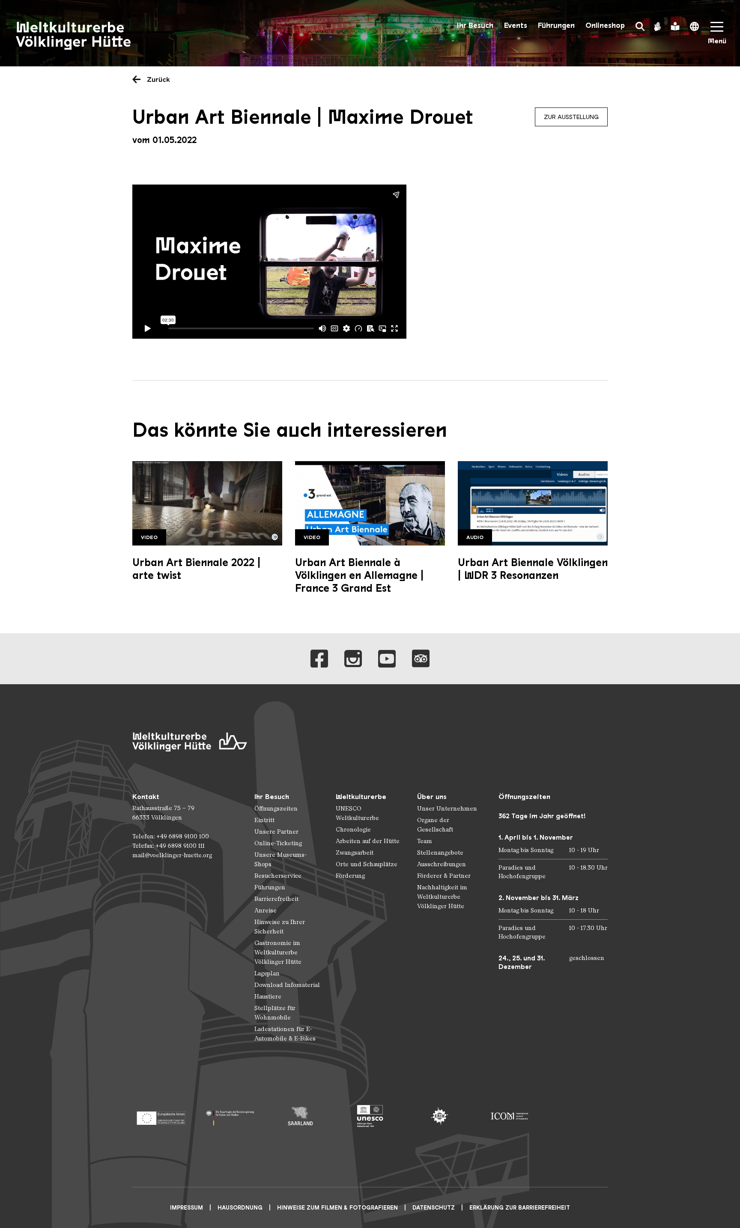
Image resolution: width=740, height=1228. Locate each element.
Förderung (350, 876)
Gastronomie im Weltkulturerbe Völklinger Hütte (277, 952)
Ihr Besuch (475, 25)
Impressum (186, 1207)
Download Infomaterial (287, 985)
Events (515, 25)
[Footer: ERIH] (439, 1116)
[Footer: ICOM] (509, 1116)
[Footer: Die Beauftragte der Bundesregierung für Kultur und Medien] (230, 1116)
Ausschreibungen (441, 864)
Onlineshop (605, 25)
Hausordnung (240, 1207)
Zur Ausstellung (571, 116)
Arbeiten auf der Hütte (368, 841)
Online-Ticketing (278, 843)
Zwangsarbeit (354, 852)
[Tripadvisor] (421, 659)
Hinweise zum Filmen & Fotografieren (337, 1207)
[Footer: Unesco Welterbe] (370, 1116)
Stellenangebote (440, 852)
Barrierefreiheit (276, 899)
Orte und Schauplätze (366, 864)
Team (424, 841)
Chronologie (353, 829)
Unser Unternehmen (447, 808)
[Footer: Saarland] (300, 1116)
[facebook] (319, 659)
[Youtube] (387, 659)
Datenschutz (433, 1207)
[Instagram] (353, 659)
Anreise (265, 910)
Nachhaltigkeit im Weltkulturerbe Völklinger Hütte (442, 896)
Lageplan (267, 973)
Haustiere (267, 996)
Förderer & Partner (444, 876)
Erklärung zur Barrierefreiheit (519, 1207)
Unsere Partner (276, 832)
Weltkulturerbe (361, 797)
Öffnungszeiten (276, 808)
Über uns (432, 797)
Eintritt (264, 820)
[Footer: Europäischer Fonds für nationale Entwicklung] (160, 1116)
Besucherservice (277, 876)
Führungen (556, 25)
